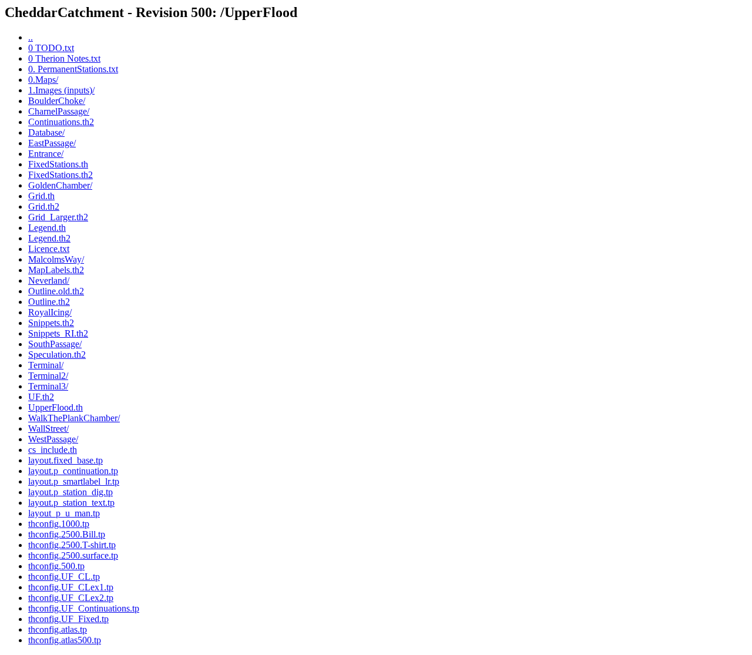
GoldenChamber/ (60, 185)
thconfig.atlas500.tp (64, 640)
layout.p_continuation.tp (73, 471)
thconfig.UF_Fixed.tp (68, 619)
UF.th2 (41, 397)
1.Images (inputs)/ (61, 90)
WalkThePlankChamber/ (74, 418)
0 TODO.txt (51, 48)
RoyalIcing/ (50, 312)
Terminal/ (45, 365)
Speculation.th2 (57, 355)
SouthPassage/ (55, 344)
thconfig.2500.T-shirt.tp (72, 545)
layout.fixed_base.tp (65, 460)
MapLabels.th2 (56, 270)
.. (30, 37)
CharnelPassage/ (58, 111)
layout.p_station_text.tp (71, 503)
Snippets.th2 (51, 323)
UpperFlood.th (55, 407)
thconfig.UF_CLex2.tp (70, 598)
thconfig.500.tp (56, 566)
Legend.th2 (49, 238)
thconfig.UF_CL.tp (64, 577)
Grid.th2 (43, 206)
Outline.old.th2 (56, 291)
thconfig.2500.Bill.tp (66, 534)
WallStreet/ (48, 429)
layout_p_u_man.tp (64, 513)
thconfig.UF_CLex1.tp (70, 587)
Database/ (46, 132)
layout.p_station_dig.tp (70, 492)
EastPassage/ (52, 143)
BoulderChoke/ (56, 101)
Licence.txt (48, 249)
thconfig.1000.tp (58, 524)
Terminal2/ (48, 376)
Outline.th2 (49, 302)
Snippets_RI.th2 (58, 333)
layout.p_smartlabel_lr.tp (73, 481)
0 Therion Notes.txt (64, 58)
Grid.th (41, 196)
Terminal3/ (48, 386)
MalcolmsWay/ (56, 259)
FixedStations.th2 (60, 175)
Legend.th (47, 228)
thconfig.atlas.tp (57, 629)
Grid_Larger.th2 (58, 217)
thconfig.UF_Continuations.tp (83, 608)
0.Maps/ (43, 80)
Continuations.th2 (61, 122)
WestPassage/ (53, 439)
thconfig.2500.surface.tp (73, 555)
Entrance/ (45, 154)
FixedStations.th (58, 164)
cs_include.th (52, 450)
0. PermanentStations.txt (73, 69)
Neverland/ (48, 280)
